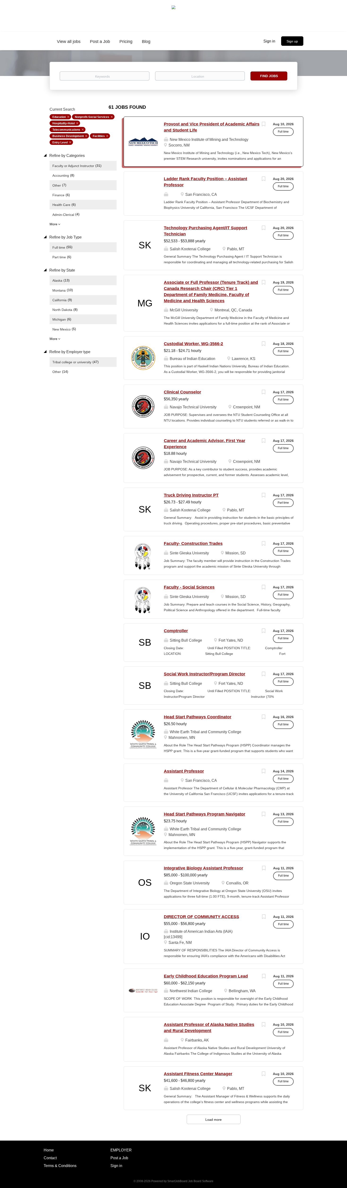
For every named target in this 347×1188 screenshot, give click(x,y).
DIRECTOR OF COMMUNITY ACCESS (201, 916)
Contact (50, 1158)
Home (49, 1150)
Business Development (68, 136)
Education (59, 117)
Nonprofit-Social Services (92, 117)
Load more (213, 1119)
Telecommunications (66, 129)
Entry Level (60, 142)
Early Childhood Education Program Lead (206, 976)
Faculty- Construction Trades (193, 543)
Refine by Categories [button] (66, 156)
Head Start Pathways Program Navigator (204, 814)
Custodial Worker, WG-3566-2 (193, 343)
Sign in (269, 41)
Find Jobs (269, 76)
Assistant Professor (184, 771)
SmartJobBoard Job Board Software (190, 1181)
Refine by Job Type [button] (65, 237)
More (53, 224)
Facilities (99, 136)
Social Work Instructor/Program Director (204, 674)
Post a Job (119, 1158)
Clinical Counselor (182, 392)
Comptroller (176, 630)
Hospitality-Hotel (63, 123)
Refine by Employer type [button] (69, 352)
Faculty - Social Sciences (189, 587)
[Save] (263, 125)
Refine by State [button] (61, 270)
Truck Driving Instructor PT (191, 495)
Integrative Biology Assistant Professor (203, 868)
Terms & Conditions (60, 1166)
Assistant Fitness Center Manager (198, 1073)
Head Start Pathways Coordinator (197, 717)
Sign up (292, 41)
